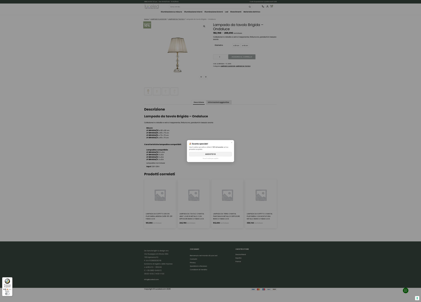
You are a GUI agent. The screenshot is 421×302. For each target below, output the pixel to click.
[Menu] (11, 278)
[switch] (7, 293)
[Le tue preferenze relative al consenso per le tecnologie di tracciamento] (417, 298)
